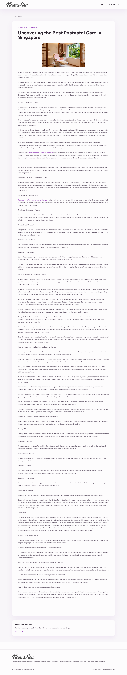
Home (102, 4)
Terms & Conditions (109, 669)
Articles (20, 16)
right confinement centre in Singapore (40, 153)
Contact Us (114, 4)
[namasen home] (17, 4)
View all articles (21, 632)
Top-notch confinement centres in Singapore (33, 200)
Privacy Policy (96, 669)
